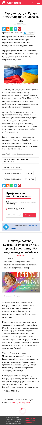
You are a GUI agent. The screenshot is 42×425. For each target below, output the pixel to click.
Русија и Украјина (12, 179)
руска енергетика (12, 167)
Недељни (11, 208)
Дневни (21, 208)
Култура (20, 256)
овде (17, 421)
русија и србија (11, 391)
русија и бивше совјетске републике (16, 160)
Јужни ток (29, 179)
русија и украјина (12, 173)
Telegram (30, 33)
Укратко (28, 173)
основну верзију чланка (21, 403)
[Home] (3, 3)
